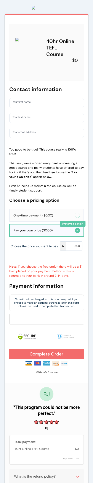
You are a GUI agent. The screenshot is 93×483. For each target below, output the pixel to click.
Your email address (26, 133)
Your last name (23, 118)
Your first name (23, 103)
